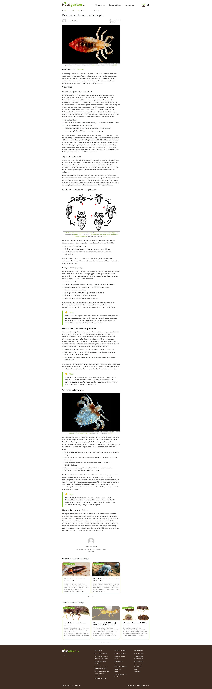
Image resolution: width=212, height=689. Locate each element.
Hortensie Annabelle (100, 678)
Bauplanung (137, 666)
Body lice (94, 65)
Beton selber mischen (100, 668)
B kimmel (75, 234)
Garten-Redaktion (73, 21)
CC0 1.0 (115, 65)
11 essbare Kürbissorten (101, 658)
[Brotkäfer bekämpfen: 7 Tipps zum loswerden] (76, 613)
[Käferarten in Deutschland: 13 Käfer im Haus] (136, 613)
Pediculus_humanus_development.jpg (104, 233)
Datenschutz (130, 686)
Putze (135, 669)
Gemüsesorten (118, 661)
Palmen (116, 671)
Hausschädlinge (77, 10)
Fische (116, 658)
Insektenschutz (138, 658)
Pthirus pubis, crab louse (85, 433)
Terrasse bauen (138, 664)
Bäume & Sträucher (119, 653)
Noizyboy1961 (73, 433)
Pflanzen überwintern (120, 674)
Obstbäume (117, 669)
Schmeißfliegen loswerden (101, 671)
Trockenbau (137, 671)
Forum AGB (138, 686)
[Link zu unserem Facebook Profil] (64, 656)
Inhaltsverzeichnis (73, 69)
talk (80, 234)
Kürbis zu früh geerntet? (101, 656)
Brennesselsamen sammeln (99, 675)
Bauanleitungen (138, 661)
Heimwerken (129, 5)
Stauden (116, 677)
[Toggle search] (148, 5)
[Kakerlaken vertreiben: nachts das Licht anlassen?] (76, 570)
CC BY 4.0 (110, 433)
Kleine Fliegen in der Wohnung (100, 662)
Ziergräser (117, 664)
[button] (106, 5)
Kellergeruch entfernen (100, 666)
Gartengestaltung (115, 5)
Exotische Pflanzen (119, 656)
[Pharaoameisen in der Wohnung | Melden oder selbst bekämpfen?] (106, 613)
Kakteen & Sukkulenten (120, 666)
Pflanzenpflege (100, 5)
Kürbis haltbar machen (100, 653)
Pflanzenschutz (68, 10)
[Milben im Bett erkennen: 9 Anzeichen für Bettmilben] (106, 570)
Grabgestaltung (138, 656)
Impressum (146, 686)
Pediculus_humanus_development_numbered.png (78, 233)
